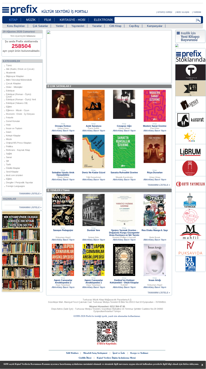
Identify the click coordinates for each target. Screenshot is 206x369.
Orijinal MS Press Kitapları (18, 143)
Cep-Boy (134, 25)
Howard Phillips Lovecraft (124, 237)
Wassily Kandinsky (124, 177)
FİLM (47, 19)
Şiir (7, 161)
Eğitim (9, 106)
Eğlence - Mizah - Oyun (17, 110)
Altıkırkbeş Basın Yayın (63, 130)
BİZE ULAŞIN (182, 12)
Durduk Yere (93, 230)
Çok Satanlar (40, 25)
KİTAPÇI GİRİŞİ (165, 12)
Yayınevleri (77, 25)
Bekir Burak (154, 237)
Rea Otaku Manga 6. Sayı (155, 230)
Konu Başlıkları (16, 25)
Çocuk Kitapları (13, 83)
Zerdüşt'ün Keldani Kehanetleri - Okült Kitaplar (124, 281)
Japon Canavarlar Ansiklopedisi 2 (63, 281)
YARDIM (197, 12)
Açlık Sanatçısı (93, 126)
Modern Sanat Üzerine (154, 126)
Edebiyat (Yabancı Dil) (17, 103)
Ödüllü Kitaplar (13, 168)
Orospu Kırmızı (63, 126)
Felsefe (9, 117)
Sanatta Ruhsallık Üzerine (124, 172)
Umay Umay (63, 128)
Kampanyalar (154, 25)
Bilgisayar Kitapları (15, 76)
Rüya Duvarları (155, 172)
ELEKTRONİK (103, 19)
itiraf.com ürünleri (14, 175)
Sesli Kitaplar (12, 171)
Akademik (11, 72)
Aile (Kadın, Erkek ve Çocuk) (20, 69)
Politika (9, 146)
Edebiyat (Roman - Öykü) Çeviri (18, 95)
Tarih (8, 164)
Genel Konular (13, 121)
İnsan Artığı (155, 280)
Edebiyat (10, 90)
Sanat (9, 157)
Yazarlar (97, 25)
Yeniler (60, 25)
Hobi (8, 125)
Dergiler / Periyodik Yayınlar (19, 182)
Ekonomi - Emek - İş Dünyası (20, 114)
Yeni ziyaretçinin (22, 36)
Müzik (9, 139)
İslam (8, 132)
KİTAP (13, 19)
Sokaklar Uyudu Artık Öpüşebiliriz (63, 173)
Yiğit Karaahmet (93, 177)
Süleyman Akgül (63, 237)
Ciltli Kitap (115, 25)
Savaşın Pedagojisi (63, 230)
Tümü (9, 65)
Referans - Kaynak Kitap (18, 150)
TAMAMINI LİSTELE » (30, 193)
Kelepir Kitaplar (13, 135)
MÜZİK (31, 19)
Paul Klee (154, 128)
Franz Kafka (93, 128)
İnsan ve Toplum (14, 128)
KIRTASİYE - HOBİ (72, 19)
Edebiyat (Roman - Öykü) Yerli (21, 99)
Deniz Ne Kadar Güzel (93, 172)
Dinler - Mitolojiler (14, 87)
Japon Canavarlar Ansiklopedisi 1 (93, 281)
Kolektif (124, 285)
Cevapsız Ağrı (124, 126)
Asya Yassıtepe (63, 285)
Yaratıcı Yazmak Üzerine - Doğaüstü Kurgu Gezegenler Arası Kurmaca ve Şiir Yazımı (124, 232)
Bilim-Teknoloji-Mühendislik (19, 80)
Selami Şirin (93, 237)
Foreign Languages (15, 186)
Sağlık (9, 153)
